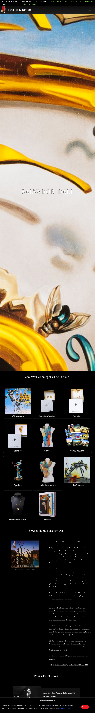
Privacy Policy (66, 708)
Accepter (85, 707)
